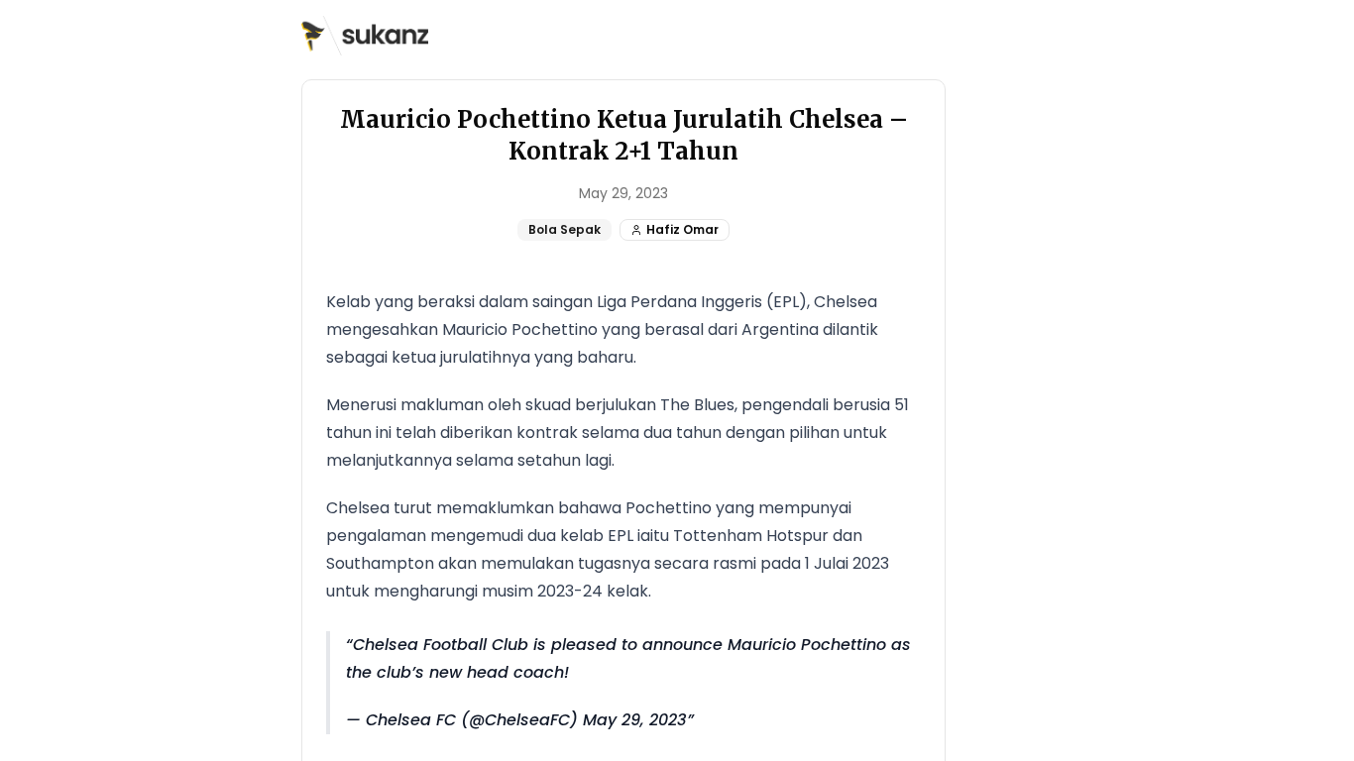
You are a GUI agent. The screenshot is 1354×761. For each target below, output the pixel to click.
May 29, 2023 (635, 719)
